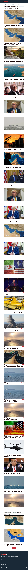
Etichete (8, 4)
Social (23, 417)
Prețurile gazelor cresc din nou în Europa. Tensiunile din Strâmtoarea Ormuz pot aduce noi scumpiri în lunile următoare (14, 312)
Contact (2, 556)
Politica (23, 24)
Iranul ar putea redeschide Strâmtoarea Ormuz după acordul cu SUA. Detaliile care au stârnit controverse (14, 419)
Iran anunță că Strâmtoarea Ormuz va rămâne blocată (12, 132)
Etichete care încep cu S (14, 4)
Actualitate (22, 148)
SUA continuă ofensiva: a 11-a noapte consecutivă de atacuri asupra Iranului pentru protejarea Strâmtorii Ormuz (13, 276)
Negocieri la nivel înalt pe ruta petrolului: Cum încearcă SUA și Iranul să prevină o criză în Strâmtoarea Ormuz (13, 348)
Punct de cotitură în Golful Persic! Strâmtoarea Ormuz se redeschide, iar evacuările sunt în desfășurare (12, 401)
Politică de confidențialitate (11, 556)
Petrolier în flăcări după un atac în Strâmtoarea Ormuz (12, 383)
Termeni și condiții (5, 556)
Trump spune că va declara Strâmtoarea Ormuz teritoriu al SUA (14, 115)
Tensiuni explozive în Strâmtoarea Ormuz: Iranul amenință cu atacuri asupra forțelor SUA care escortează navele (13, 545)
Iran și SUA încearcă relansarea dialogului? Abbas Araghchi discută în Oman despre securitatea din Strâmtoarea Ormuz (13, 366)
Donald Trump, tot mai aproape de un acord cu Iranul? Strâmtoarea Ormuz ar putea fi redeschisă (12, 186)
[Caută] (22, 1)
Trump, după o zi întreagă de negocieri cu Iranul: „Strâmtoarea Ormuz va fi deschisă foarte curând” (13, 168)
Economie (23, 60)
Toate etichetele (22, 6)
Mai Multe (14, 547)
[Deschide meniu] (24, 1)
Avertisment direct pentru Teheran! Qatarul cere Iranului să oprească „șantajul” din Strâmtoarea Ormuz (13, 510)
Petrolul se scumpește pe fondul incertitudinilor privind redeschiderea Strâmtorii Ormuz (12, 150)
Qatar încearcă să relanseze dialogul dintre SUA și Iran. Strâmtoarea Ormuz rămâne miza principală (12, 44)
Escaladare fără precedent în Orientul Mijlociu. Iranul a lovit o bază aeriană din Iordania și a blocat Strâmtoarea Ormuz (13, 330)
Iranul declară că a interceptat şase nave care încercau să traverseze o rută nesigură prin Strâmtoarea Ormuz (13, 239)
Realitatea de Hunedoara (3, 564)
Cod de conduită (16, 556)
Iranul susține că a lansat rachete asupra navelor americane (13, 527)
